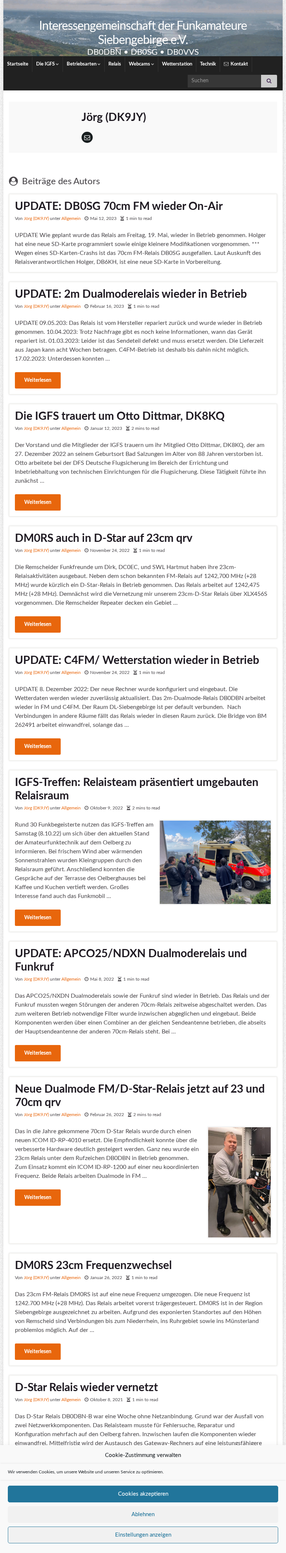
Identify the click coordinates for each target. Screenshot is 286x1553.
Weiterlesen (37, 380)
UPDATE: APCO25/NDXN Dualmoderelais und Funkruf (131, 960)
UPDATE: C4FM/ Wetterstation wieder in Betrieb (137, 660)
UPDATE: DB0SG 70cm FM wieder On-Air (119, 206)
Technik (208, 64)
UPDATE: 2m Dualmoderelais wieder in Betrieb (131, 294)
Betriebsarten (82, 64)
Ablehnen (143, 1514)
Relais (114, 64)
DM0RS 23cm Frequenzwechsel (93, 1265)
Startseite (17, 64)
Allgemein (71, 218)
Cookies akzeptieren (143, 1494)
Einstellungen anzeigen (143, 1535)
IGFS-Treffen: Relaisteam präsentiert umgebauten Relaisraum (136, 789)
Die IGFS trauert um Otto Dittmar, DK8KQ (120, 416)
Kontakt (238, 64)
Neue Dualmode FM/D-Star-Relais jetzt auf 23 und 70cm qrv (140, 1096)
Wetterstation (177, 64)
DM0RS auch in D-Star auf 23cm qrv (104, 538)
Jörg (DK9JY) (36, 218)
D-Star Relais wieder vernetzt (86, 1387)
